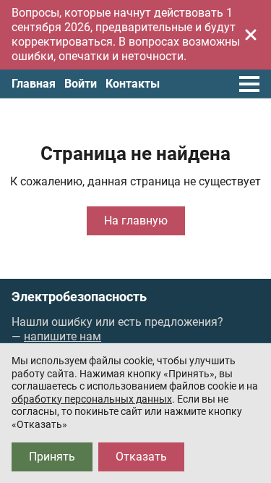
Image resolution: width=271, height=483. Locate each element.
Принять (52, 456)
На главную (136, 220)
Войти (80, 84)
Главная (34, 84)
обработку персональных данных (92, 399)
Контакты (133, 84)
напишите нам (62, 336)
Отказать (141, 456)
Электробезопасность (79, 296)
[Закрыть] (250, 34)
